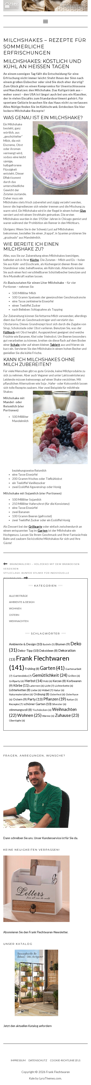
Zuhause (67, 715)
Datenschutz (37, 1060)
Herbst (33, 681)
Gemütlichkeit (49, 675)
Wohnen (15, 608)
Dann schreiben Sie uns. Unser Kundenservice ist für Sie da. (40, 838)
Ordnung (41, 694)
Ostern (14, 614)
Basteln (49, 644)
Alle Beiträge (18, 595)
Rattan (72, 699)
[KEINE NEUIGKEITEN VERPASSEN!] (36, 888)
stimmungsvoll (20, 710)
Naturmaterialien (21, 694)
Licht (49, 685)
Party (35, 699)
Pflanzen (54, 698)
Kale (32, 1078)
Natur (59, 690)
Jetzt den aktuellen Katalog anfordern (27, 1026)
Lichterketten (19, 690)
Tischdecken (41, 709)
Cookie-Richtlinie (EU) (65, 1060)
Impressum (18, 1060)
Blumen (62, 644)
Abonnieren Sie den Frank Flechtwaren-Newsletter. (35, 932)
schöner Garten (37, 704)
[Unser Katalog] (36, 982)
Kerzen (59, 681)
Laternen (36, 685)
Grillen (74, 675)
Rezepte (16, 704)
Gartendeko (22, 675)
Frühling (32, 669)
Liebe (36, 690)
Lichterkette (64, 685)
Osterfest (57, 694)
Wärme (48, 715)
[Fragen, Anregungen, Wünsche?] (36, 794)
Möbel (47, 690)
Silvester (59, 704)
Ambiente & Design (21, 602)
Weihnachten (18, 621)
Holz (47, 681)
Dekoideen (48, 650)
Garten (52, 668)
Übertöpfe (17, 720)
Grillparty (16, 681)
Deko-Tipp (28, 650)
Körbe (21, 685)
